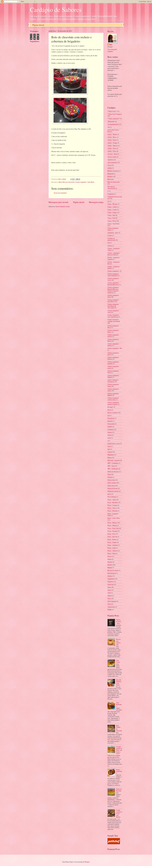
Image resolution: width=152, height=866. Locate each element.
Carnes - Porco (112, 221)
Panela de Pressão (113, 488)
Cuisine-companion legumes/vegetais (113, 403)
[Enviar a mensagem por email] (71, 179)
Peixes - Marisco (112, 523)
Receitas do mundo (113, 570)
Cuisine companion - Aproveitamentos (113, 275)
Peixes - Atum (112, 500)
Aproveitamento (112, 162)
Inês (111, 45)
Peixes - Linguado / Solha (113, 514)
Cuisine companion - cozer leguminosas (113, 316)
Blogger (87, 862)
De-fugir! (110, 407)
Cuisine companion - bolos (113, 296)
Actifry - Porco (112, 151)
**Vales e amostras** (114, 119)
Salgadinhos (111, 579)
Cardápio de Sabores (55, 9)
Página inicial (38, 25)
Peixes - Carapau (112, 505)
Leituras (110, 452)
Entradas (110, 421)
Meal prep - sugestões (114, 460)
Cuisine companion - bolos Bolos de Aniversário (113, 306)
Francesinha (111, 424)
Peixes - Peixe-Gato (113, 528)
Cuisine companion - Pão (115, 348)
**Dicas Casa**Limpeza (115, 114)
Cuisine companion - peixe (113, 354)
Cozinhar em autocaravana (111, 239)
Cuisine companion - (113, 271)
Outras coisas (111, 480)
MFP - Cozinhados (113, 463)
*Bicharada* (111, 121)
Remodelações (112, 573)
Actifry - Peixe (112, 148)
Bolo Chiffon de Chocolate (119, 728)
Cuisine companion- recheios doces (113, 399)
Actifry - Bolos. (112, 137)
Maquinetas (111, 455)
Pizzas (109, 556)
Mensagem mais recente (58, 202)
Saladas (110, 576)
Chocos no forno (118, 620)
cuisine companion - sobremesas (113, 381)
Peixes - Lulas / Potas (114, 518)
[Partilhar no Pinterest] (79, 179)
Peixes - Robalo (112, 539)
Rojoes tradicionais (119, 771)
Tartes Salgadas (112, 601)
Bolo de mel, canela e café (118, 641)
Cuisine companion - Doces (113, 326)
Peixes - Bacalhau (113, 502)
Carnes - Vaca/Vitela (113, 224)
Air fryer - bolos (112, 154)
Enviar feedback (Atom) (63, 206)
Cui (109, 243)
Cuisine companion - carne (113, 311)
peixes (109, 494)
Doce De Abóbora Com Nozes (118, 682)
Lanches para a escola (114, 444)
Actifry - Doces (112, 140)
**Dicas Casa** (112, 111)
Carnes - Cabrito (112, 207)
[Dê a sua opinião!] (73, 179)
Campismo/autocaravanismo (115, 197)
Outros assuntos (112, 483)
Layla (109, 446)
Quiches (110, 562)
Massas (110, 458)
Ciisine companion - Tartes (113, 229)
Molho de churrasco (113, 472)
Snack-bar (110, 584)
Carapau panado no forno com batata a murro (119, 750)
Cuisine (110, 246)
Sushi (109, 593)
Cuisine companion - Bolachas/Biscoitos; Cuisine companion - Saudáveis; (113, 289)
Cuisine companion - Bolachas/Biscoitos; (113, 284)
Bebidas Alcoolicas (113, 171)
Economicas (111, 418)
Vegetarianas (111, 607)
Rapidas (110, 565)
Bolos (60, 182)
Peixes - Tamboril (113, 551)
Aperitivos (111, 160)
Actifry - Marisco (113, 146)
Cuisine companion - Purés (113, 372)
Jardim (109, 435)
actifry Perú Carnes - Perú (113, 131)
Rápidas (110, 567)
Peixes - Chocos (112, 508)
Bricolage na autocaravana (111, 187)
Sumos (109, 590)
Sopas (109, 587)
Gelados (110, 427)
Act (109, 127)
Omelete (110, 477)
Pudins (109, 559)
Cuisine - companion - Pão (114, 263)
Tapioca (110, 596)
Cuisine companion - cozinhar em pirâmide (114, 320)
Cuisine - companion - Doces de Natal (114, 254)
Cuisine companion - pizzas (113, 367)
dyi (108, 415)
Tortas (109, 604)
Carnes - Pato (111, 215)
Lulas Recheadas (119, 704)
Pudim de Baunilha (119, 790)
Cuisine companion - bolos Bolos (84, 182)
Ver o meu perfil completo (112, 50)
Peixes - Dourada (112, 511)
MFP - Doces (111, 466)
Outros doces (111, 486)
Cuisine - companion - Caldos (114, 249)
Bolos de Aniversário (69, 182)
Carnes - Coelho (112, 210)
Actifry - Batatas (112, 134)
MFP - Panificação (113, 469)
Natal (109, 474)
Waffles (110, 610)
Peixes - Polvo (112, 534)
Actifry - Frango (112, 143)
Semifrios (110, 582)
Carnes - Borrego (112, 204)
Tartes (109, 598)
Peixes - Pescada (112, 531)
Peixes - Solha (112, 548)
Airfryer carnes (112, 157)
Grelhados (110, 429)
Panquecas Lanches (113, 491)
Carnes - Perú (111, 218)
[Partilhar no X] (75, 179)
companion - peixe (113, 233)
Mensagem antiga (96, 202)
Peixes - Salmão (112, 542)
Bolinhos (110, 176)
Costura (110, 235)
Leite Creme (118, 661)
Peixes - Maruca (112, 525)
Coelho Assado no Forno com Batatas (119, 813)
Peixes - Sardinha (113, 545)
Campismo (111, 194)
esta (64, 129)
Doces (109, 410)
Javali (109, 438)
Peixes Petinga (112, 497)
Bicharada (110, 174)
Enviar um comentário (60, 193)
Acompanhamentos (113, 124)
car (108, 201)
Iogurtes (110, 432)
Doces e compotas (113, 413)
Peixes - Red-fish (112, 537)
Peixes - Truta (111, 553)
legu (109, 449)
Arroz (109, 165)
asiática (110, 168)
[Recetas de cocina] (114, 844)
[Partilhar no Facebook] (77, 179)
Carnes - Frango (112, 212)
